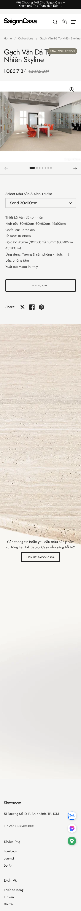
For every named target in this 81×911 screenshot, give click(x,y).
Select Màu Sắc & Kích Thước (28, 194)
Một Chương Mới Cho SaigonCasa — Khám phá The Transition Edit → (40, 4)
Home (8, 38)
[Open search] (55, 22)
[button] (32, 168)
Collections (25, 38)
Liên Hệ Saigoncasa (41, 557)
